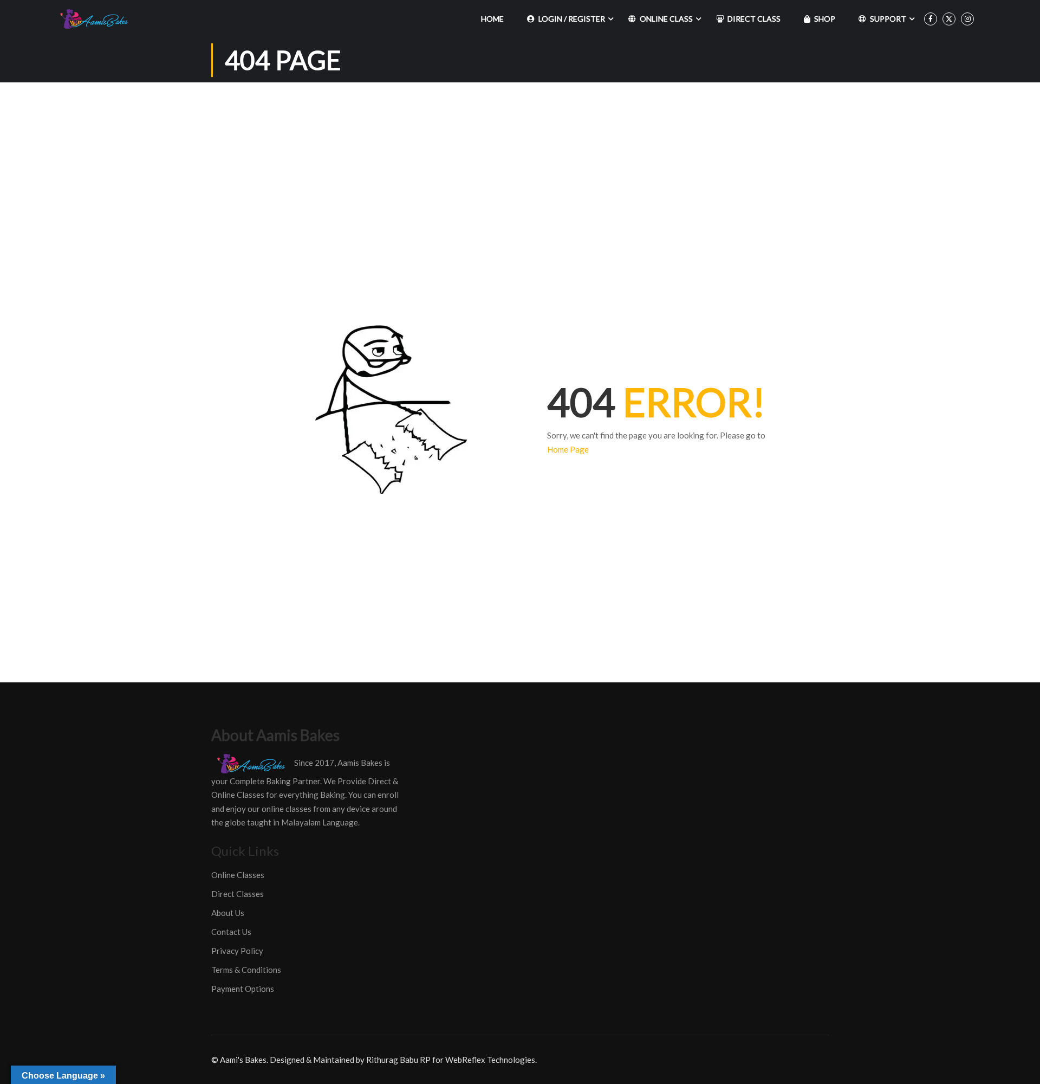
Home (492, 18)
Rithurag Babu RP (398, 1059)
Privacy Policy (237, 951)
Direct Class (754, 18)
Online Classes (237, 875)
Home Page (568, 449)
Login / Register (571, 18)
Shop (824, 18)
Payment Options (242, 988)
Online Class (666, 18)
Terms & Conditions (246, 970)
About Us (227, 913)
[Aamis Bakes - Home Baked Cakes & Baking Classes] (95, 19)
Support (888, 18)
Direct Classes (237, 894)
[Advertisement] (520, 164)
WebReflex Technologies (490, 1059)
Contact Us (231, 932)
